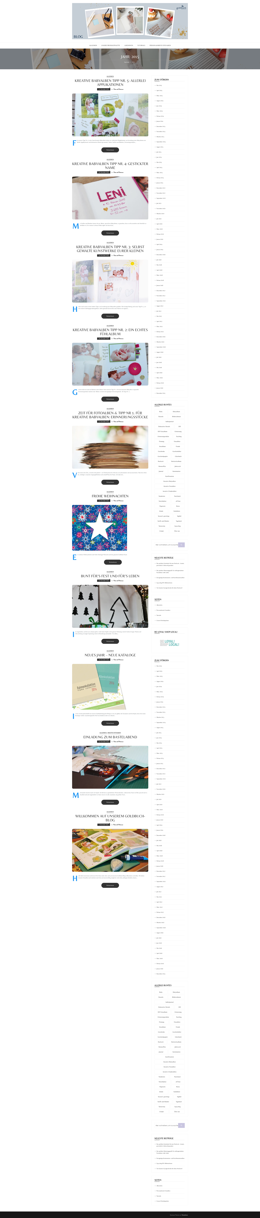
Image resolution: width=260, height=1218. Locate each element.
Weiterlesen (110, 150)
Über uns (177, 531)
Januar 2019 (160, 249)
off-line (178, 501)
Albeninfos (128, 45)
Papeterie (162, 506)
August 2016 (160, 352)
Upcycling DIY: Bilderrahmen (164, 583)
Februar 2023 (160, 177)
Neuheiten (162, 496)
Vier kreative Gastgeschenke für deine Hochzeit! (169, 588)
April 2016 (159, 372)
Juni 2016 (159, 362)
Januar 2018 (160, 285)
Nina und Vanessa (118, 89)
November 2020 (161, 208)
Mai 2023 (159, 162)
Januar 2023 (160, 183)
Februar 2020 (160, 234)
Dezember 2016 (161, 336)
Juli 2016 (159, 357)
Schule (161, 511)
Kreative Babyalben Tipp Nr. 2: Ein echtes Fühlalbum (110, 332)
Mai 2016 (159, 367)
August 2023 (160, 147)
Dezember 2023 (161, 126)
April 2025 (159, 90)
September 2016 (161, 347)
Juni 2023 (159, 157)
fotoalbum (162, 446)
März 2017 (160, 326)
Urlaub (161, 531)
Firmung (161, 441)
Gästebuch (178, 456)
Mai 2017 (159, 316)
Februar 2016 (160, 383)
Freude (178, 446)
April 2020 (159, 224)
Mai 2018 (159, 265)
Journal (161, 471)
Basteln (161, 416)
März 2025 (160, 95)
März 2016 (160, 378)
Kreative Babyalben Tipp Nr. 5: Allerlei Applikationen (110, 83)
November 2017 (161, 295)
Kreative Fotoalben (114, 733)
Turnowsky (162, 526)
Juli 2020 (159, 219)
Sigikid (179, 516)
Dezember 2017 (161, 290)
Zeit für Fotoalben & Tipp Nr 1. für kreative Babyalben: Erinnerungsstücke (110, 415)
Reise (178, 506)
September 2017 (161, 301)
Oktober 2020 (160, 213)
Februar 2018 (160, 280)
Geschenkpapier (163, 456)
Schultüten (176, 511)
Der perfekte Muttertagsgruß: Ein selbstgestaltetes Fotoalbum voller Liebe (170, 571)
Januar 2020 (160, 239)
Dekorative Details (164, 426)
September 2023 (161, 142)
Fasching (178, 436)
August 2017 (160, 306)
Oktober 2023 (160, 136)
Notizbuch (177, 496)
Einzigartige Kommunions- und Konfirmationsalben (170, 577)
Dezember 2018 (161, 254)
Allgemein (93, 45)
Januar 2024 (160, 121)
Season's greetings (163, 516)
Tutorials (141, 45)
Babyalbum (176, 411)
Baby (160, 411)
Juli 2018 (159, 260)
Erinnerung (178, 431)
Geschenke (161, 451)
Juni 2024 (159, 106)
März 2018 (160, 275)
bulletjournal (170, 421)
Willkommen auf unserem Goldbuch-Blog (110, 818)
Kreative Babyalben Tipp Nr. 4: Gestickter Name (110, 166)
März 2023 (160, 172)
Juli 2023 (159, 152)
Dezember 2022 (161, 188)
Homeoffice (162, 466)
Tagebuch (179, 521)
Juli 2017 (159, 311)
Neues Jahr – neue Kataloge (110, 655)
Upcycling (177, 526)
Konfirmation (169, 476)
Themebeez (185, 1215)
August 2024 (160, 100)
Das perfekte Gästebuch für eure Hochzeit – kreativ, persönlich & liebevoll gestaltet (170, 564)
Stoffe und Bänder (163, 521)
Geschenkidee (177, 451)
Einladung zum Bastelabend (110, 737)
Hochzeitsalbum (176, 461)
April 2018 (159, 270)
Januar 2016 (160, 388)
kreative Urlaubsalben (169, 491)
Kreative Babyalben (170, 481)
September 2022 (161, 198)
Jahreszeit (178, 466)
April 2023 (159, 167)
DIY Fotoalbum (162, 431)
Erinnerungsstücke (163, 436)
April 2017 (159, 321)
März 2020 (160, 229)
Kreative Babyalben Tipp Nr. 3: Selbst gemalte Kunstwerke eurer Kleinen (110, 249)
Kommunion (176, 471)
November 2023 (161, 131)
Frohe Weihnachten (110, 496)
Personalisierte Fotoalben (160, 45)
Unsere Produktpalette (110, 45)
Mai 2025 (159, 85)
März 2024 (160, 111)
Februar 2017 (160, 331)
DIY (180, 426)
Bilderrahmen (176, 416)
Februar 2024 (160, 116)
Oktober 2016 (160, 342)
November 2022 (161, 193)
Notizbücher (162, 501)
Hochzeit (161, 461)
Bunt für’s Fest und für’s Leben (110, 576)
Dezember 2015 (161, 393)
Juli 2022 (159, 203)
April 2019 (159, 244)
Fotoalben (177, 441)
